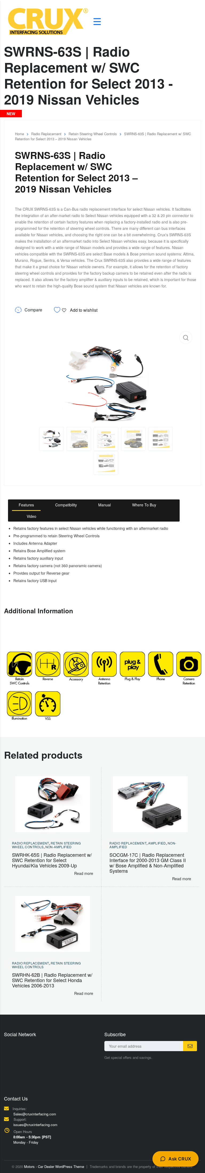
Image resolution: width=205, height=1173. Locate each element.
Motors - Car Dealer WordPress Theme (54, 1166)
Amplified (157, 843)
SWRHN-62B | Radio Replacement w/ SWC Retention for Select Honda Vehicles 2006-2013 (52, 980)
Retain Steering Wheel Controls (93, 133)
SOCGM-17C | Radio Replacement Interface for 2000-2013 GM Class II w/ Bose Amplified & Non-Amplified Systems (147, 862)
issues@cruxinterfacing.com (35, 1124)
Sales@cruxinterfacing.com (34, 1113)
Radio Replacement (46, 133)
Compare (33, 310)
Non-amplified (58, 846)
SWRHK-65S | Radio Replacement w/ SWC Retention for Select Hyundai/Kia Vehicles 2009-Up (52, 860)
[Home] (48, 21)
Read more (83, 873)
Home (19, 133)
